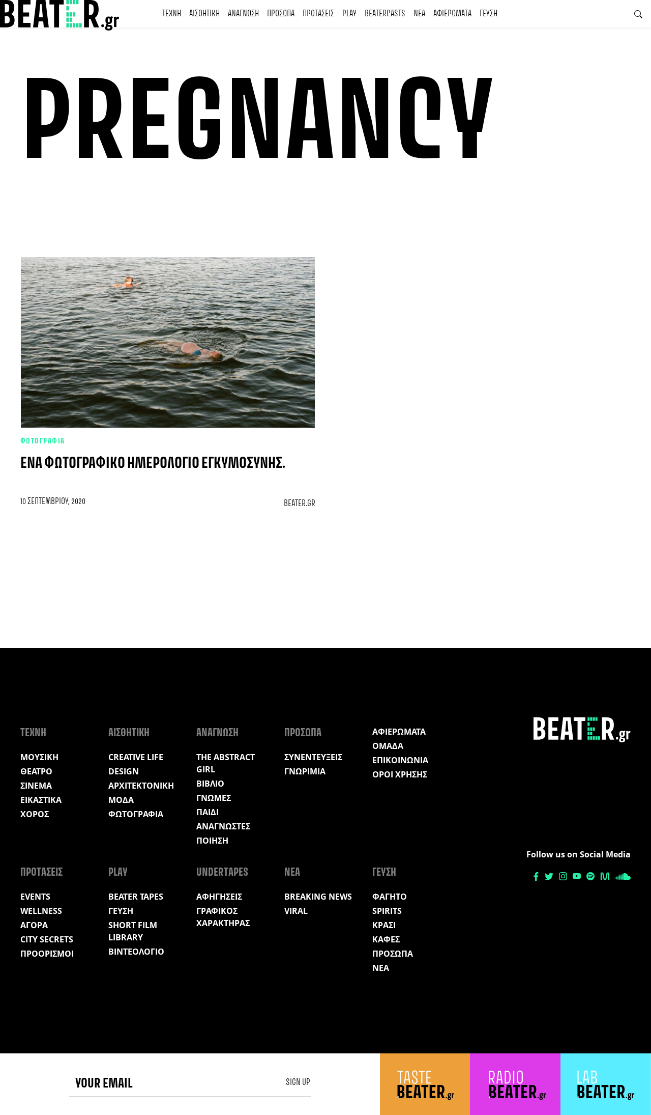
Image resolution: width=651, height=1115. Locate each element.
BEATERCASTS (385, 13)
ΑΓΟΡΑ (34, 925)
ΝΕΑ (419, 13)
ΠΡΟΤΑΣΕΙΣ (318, 13)
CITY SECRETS (46, 939)
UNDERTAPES (222, 873)
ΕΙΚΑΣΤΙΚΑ (41, 799)
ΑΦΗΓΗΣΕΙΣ (219, 896)
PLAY (349, 13)
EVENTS (35, 896)
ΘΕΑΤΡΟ (36, 771)
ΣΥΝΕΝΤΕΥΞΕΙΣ (313, 757)
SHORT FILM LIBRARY (132, 931)
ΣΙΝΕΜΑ (36, 785)
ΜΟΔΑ (121, 799)
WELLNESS (41, 910)
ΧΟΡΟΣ (34, 814)
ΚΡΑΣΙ (384, 925)
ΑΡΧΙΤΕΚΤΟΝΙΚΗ (141, 785)
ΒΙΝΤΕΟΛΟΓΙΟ (136, 951)
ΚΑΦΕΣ (386, 939)
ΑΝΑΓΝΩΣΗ (243, 13)
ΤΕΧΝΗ (171, 13)
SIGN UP (298, 1082)
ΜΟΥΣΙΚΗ (39, 757)
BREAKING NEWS (318, 896)
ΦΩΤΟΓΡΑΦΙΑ (42, 441)
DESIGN (123, 771)
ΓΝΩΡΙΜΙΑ (305, 771)
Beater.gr (299, 503)
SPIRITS (387, 910)
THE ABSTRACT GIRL (225, 763)
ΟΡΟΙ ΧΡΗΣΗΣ (399, 774)
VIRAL (296, 910)
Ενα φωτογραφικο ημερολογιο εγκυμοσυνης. (152, 463)
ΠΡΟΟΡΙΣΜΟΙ (47, 953)
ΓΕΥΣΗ (488, 13)
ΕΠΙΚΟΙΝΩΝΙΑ (400, 760)
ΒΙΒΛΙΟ (210, 783)
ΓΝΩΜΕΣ (213, 797)
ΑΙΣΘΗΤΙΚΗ (204, 13)
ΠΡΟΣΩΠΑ (280, 13)
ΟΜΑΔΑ (387, 745)
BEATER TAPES (135, 896)
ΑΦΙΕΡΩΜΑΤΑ (452, 13)
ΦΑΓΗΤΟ (389, 896)
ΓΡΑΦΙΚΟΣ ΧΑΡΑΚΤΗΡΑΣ (223, 917)
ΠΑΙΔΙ (207, 812)
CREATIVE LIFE (135, 757)
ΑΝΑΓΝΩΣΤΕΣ (223, 826)
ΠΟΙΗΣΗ (212, 840)
